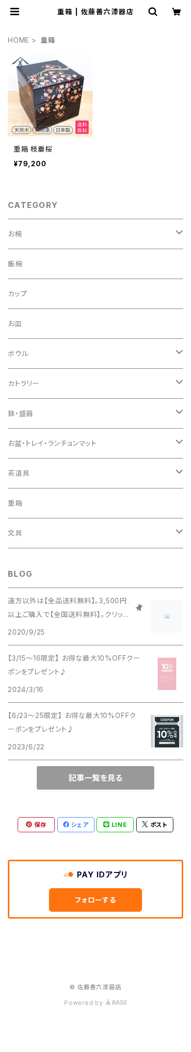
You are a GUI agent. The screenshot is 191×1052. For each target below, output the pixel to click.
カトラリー (24, 383)
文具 (15, 533)
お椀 (15, 234)
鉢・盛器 (20, 413)
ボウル (18, 353)
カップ (17, 293)
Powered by (84, 1002)
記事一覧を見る (95, 778)
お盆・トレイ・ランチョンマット (52, 443)
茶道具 (18, 473)
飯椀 (15, 263)
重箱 (15, 503)
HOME (18, 40)
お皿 (15, 323)
